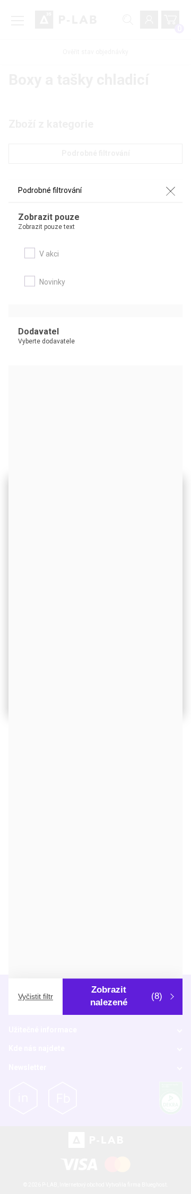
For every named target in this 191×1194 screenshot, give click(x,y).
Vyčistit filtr (35, 997)
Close (170, 191)
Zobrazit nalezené (126, 996)
